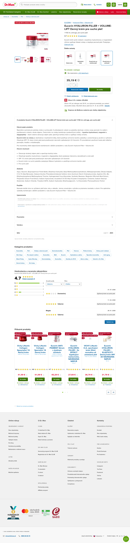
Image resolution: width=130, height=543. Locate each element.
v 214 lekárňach (91, 384)
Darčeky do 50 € (71, 259)
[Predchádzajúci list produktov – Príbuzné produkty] (109, 392)
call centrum (21, 206)
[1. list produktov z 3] (62, 392)
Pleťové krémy (87, 251)
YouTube (99, 469)
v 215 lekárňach (57, 384)
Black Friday (20, 259)
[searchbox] (48, 4)
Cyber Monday (32, 259)
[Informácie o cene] (78, 80)
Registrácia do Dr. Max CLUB (46, 454)
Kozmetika (19, 251)
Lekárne (54, 12)
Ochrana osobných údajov (75, 471)
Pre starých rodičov (33, 255)
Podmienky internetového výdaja (77, 477)
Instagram (100, 466)
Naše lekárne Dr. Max (44, 433)
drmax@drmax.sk (10, 536)
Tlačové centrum (72, 448)
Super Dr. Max (42, 436)
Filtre (65, 281)
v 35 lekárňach (74, 384)
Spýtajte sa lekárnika (74, 436)
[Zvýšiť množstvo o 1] (76, 85)
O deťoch (40, 475)
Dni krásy (32, 263)
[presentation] (23, 338)
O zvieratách (41, 469)
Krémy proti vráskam (102, 251)
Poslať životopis (101, 451)
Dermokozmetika (57, 251)
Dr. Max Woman (42, 466)
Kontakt (99, 430)
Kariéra (99, 448)
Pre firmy (11, 443)
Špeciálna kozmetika (93, 255)
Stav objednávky (65, 12)
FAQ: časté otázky (102, 436)
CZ (119, 536)
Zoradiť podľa (50, 281)
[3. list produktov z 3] (67, 392)
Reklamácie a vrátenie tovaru (16, 449)
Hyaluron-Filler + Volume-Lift (83, 22)
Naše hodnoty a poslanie (45, 439)
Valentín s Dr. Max (98, 259)
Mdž (55, 255)
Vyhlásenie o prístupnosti (75, 480)
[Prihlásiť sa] (114, 5)
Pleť (28, 251)
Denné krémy (20, 263)
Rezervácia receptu (80, 12)
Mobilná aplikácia (13, 472)
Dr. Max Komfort (43, 12)
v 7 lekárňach (107, 384)
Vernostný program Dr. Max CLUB (48, 451)
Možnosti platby (13, 436)
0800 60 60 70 (25, 536)
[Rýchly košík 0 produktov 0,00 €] (125, 5)
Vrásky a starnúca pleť (40, 251)
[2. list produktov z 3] (65, 392)
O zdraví (40, 472)
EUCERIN (67, 22)
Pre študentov (101, 454)
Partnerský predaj (43, 487)
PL (122, 536)
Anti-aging (107, 255)
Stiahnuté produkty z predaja (76, 459)
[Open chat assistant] (126, 539)
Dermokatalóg (46, 259)
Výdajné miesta (12, 439)
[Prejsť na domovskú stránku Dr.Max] (10, 4)
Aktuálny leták (12, 461)
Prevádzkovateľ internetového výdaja (78, 474)
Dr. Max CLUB (30, 12)
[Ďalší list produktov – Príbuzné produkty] (113, 392)
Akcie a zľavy (84, 259)
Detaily (107, 106)
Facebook (100, 472)
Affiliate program (43, 490)
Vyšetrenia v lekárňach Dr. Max (76, 433)
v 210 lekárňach (40, 384)
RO (124, 536)
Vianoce (76, 251)
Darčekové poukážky (14, 446)
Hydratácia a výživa (76, 255)
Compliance (71, 484)
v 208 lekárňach (23, 384)
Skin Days (19, 255)
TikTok (99, 475)
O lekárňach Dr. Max (44, 430)
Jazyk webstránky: (86, 536)
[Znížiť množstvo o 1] (68, 85)
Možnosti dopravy (13, 433)
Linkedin (99, 478)
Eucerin (63, 255)
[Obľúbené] (109, 5)
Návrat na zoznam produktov (25, 406)
